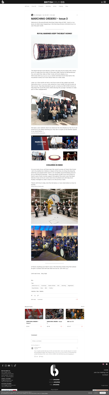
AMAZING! (103, 392)
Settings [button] (90, 392)
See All (82, 306)
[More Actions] (77, 348)
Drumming (43, 285)
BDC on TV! (70, 321)
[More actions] (77, 15)
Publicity (61, 6)
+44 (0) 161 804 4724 (6, 386)
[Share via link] (38, 295)
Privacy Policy (45, 393)
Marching (48, 6)
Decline (96, 392)
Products (41, 6)
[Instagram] (5, 365)
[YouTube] (9, 365)
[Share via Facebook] (31, 295)
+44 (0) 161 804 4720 (6, 381)
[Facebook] (2, 365)
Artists (54, 6)
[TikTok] (15, 365)
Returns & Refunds (54, 389)
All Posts (27, 6)
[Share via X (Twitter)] (34, 295)
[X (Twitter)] (12, 365)
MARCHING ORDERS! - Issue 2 (32, 322)
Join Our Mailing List (101, 372)
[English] (103, 364)
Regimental (70, 285)
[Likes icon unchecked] (35, 356)
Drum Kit (34, 6)
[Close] (107, 393)
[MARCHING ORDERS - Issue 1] (54, 314)
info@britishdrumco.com (7, 380)
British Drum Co (35, 285)
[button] (102, 2)
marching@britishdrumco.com (8, 385)
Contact (105, 375)
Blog (67, 6)
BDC (58, 285)
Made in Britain (51, 285)
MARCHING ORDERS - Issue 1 (54, 322)
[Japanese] (106, 364)
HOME (106, 370)
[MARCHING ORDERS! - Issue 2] (34, 314)
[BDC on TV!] (75, 314)
